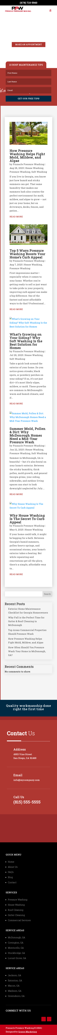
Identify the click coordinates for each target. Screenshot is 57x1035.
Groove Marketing (27, 1031)
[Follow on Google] (49, 1019)
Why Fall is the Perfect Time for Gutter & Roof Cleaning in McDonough (26, 621)
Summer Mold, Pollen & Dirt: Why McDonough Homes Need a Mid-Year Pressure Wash (28, 435)
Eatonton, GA (15, 980)
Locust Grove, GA (17, 958)
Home (11, 861)
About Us (13, 866)
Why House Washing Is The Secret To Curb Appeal (27, 518)
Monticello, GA (16, 947)
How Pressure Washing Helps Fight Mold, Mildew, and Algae (27, 155)
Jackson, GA (14, 975)
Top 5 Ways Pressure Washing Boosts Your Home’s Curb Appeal (27, 253)
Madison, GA (14, 990)
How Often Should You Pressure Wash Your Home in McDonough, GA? (27, 651)
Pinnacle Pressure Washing (28, 164)
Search (47, 594)
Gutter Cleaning (16, 915)
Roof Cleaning (15, 909)
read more (16, 216)
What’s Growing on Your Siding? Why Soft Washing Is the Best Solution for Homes (26, 341)
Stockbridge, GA (16, 952)
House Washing (34, 168)
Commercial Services (19, 920)
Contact (12, 882)
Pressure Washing (20, 171)
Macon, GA (14, 985)
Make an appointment (28, 44)
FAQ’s (11, 872)
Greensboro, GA (16, 995)
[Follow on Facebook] (43, 1019)
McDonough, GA (16, 937)
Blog (10, 877)
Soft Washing (39, 171)
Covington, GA (15, 942)
